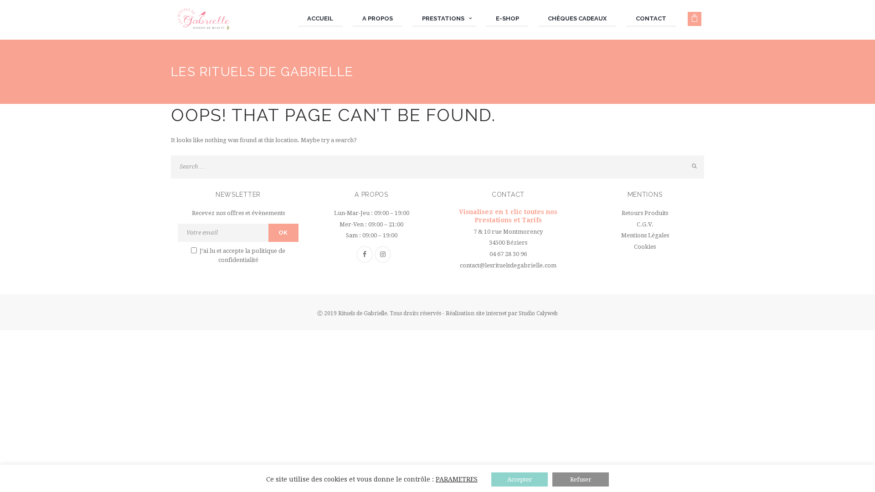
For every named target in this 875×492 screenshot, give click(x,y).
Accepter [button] (519, 479)
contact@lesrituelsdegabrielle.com (508, 265)
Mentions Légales (645, 235)
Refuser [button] (581, 479)
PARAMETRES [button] (457, 479)
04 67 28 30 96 (508, 254)
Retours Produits (645, 213)
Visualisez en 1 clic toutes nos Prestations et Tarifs (508, 216)
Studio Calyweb (538, 313)
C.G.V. (645, 224)
